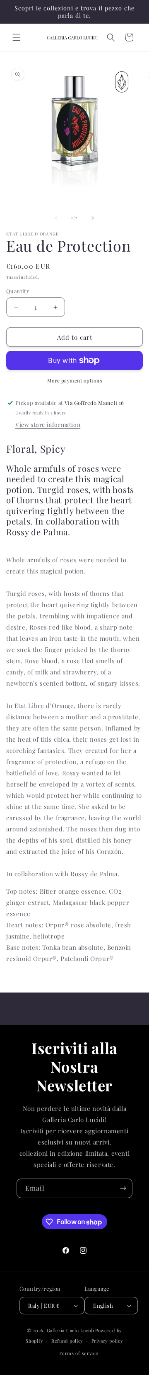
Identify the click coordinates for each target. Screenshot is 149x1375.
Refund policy (67, 1341)
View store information (47, 425)
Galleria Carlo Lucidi (70, 1330)
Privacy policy (107, 1341)
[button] (16, 37)
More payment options (74, 380)
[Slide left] (56, 218)
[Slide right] (93, 218)
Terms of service (78, 1353)
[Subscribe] (123, 1188)
